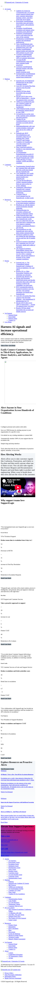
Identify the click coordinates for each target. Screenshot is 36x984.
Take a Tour (4, 345)
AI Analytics (12, 860)
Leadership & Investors (15, 954)
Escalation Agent (13, 864)
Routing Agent (12, 871)
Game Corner (12, 920)
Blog (9, 930)
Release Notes (12, 318)
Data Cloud (11, 892)
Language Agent (13, 876)
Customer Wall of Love (15, 906)
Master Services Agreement (13, 978)
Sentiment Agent (13, 866)
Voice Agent (12, 869)
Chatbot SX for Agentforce (16, 894)
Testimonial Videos (14, 904)
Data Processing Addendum (13, 975)
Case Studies (12, 901)
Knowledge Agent (14, 862)
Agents (7, 859)
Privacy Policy (9, 973)
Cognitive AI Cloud (14, 890)
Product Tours (12, 925)
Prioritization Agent (14, 867)
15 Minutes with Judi (14, 913)
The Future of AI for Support (17, 918)
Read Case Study (6, 578)
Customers (8, 164)
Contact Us (11, 320)
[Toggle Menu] (1, 6)
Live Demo (8, 322)
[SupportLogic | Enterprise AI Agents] (18, 2)
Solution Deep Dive (14, 916)
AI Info (10, 958)
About (6, 951)
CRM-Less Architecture (15, 887)
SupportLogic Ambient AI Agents (18, 883)
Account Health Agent (15, 874)
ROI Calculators (13, 928)
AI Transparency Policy (15, 956)
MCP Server (12, 885)
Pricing (7, 261)
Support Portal (12, 315)
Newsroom (11, 932)
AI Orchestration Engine (15, 888)
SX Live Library (10, 908)
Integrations (12, 927)
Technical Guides (13, 937)
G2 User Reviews (13, 902)
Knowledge (12, 317)
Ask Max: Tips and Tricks (16, 915)
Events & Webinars (14, 934)
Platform (7, 79)
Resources (8, 199)
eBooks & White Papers (15, 935)
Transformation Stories (15, 899)
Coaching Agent (13, 873)
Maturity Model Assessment (16, 939)
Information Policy (10, 976)
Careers (10, 953)
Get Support (8, 313)
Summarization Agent (15, 878)
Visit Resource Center (7, 769)
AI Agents (8, 9)
